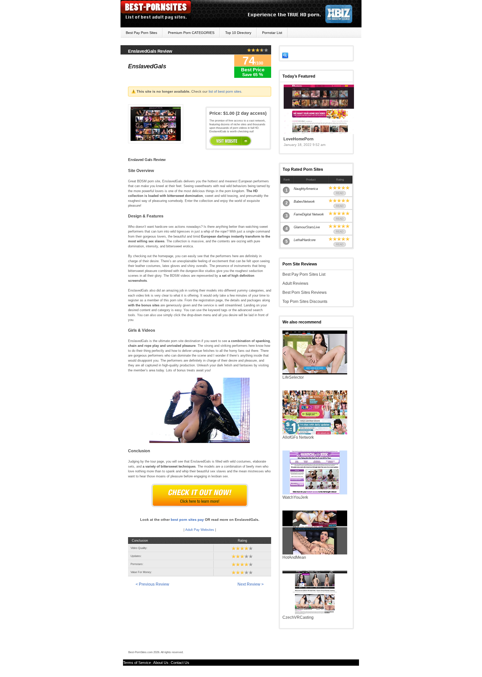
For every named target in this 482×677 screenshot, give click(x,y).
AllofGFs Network (298, 437)
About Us (160, 662)
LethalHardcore (305, 240)
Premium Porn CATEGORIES (191, 33)
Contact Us (180, 662)
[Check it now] (199, 495)
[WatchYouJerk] (314, 493)
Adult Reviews (295, 283)
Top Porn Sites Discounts (304, 301)
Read (339, 193)
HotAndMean (294, 557)
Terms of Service (137, 662)
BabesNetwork (304, 201)
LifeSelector (293, 377)
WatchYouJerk (295, 497)
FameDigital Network (309, 214)
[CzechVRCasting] (314, 613)
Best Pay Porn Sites (141, 33)
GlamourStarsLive (307, 227)
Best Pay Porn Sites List (303, 274)
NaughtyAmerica (306, 189)
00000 (230, 141)
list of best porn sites (225, 91)
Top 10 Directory (238, 33)
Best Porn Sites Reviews (304, 292)
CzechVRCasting (298, 617)
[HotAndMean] (314, 553)
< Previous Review (152, 584)
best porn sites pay (187, 520)
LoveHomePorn (298, 139)
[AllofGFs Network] (314, 433)
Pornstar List (272, 33)
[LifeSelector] (314, 373)
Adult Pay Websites (199, 530)
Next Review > (250, 584)
